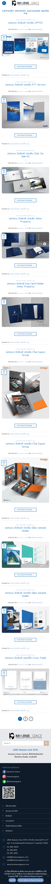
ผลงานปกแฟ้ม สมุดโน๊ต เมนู (25, 20)
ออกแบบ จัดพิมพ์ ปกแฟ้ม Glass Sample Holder (25, 529)
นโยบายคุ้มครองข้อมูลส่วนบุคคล (30, 880)
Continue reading (25, 66)
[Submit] (46, 743)
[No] (48, 877)
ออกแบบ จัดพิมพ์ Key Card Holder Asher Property (25, 285)
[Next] (31, 719)
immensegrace (37, 29)
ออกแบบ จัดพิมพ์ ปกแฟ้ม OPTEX (25, 23)
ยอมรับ (12, 880)
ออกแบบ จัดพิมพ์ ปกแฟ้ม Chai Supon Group (25, 353)
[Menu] (4, 3)
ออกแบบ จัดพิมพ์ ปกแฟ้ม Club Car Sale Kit (25, 155)
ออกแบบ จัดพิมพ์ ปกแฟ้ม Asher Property (25, 220)
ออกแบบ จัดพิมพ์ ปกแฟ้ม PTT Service (25, 84)
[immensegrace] (25, 3)
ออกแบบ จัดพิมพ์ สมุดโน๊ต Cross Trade (25, 658)
